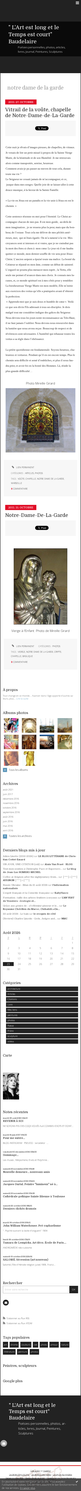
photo (44, 1344)
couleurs (25, 1344)
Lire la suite (22, 698)
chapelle (31, 478)
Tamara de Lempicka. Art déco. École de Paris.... (34, 1242)
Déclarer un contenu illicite (14, 1478)
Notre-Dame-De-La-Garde (36, 515)
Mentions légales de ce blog (35, 1478)
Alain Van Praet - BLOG (58, 864)
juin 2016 (8, 821)
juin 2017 (8, 794)
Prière (10, 1030)
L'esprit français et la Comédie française (26, 893)
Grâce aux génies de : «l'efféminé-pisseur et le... (31, 905)
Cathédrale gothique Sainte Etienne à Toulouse (34, 1196)
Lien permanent (25, 467)
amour (54, 1344)
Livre (9, 1004)
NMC (64, 918)
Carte (7, 1055)
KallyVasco (61, 893)
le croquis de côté (44, 914)
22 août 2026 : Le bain (16, 914)
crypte (57, 651)
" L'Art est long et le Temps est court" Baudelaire (34, 34)
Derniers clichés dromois (19, 1208)
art (5, 1344)
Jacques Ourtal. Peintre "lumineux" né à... (30, 1184)
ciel (35, 1344)
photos (39, 473)
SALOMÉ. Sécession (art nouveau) (25, 1259)
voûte (21, 478)
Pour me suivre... (14, 1138)
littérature (9, 1351)
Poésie (10, 1025)
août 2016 (8, 816)
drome (14, 1344)
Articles (29, 473)
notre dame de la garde (50, 478)
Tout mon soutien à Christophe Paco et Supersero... (32, 869)
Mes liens (12, 1009)
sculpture (12, 1036)
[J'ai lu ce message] (77, 1481)
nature (64, 1344)
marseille (16, 483)
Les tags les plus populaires (62, 1474)
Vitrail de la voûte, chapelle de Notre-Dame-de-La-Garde (40, 112)
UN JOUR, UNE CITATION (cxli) (21, 864)
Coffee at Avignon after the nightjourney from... (30, 877)
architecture (13, 988)
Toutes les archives (20, 836)
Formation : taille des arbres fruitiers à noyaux (30, 897)
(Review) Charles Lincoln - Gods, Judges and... (30, 918)
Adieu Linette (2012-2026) (18, 856)
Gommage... (10, 1155)
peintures (12, 1015)
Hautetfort (47, 1471)
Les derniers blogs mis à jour (19, 1474)
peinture (22, 1351)
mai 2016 (8, 825)
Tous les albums (18, 770)
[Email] (6, 1303)
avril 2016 (8, 830)
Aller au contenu (12, 3)
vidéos (10, 1041)
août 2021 (8, 789)
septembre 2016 (11, 812)
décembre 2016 (11, 798)
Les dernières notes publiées (41, 1474)
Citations (12, 999)
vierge (21, 651)
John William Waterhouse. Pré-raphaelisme (32, 1225)
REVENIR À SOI (13, 1121)
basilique (27, 656)
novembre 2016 (11, 803)
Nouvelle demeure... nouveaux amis (26, 1172)
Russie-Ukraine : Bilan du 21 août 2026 (25, 885)
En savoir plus (27, 1488)
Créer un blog (35, 1471)
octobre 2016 (9, 807)
